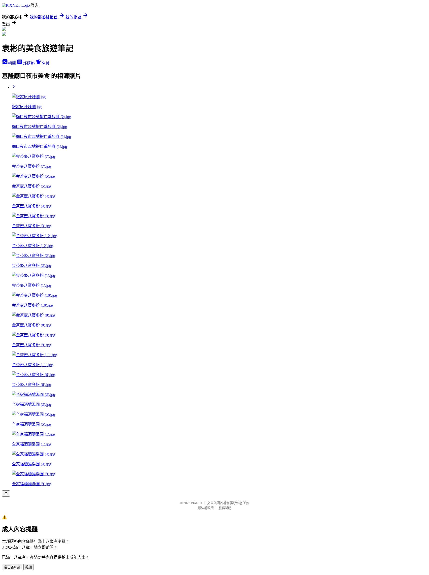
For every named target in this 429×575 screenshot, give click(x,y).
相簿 (12, 63)
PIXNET (196, 503)
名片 (46, 63)
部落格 (29, 63)
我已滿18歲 (12, 567)
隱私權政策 (206, 508)
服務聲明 (224, 508)
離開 (28, 567)
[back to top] (6, 493)
